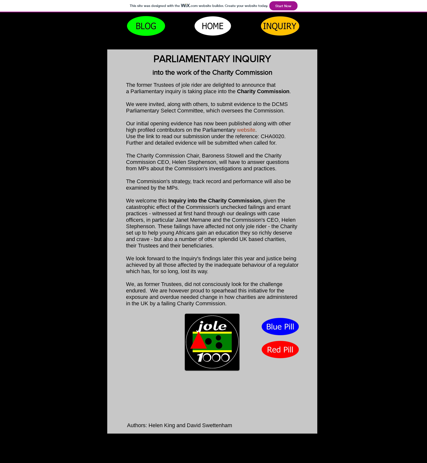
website (246, 130)
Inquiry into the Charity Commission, (215, 201)
